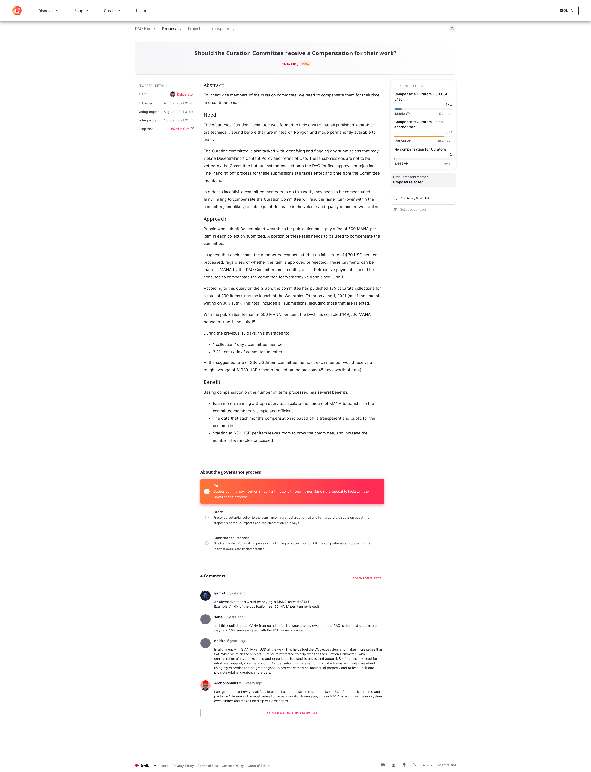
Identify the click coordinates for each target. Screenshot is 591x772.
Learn (141, 10)
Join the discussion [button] (366, 578)
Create (110, 10)
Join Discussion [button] (363, 731)
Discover (46, 10)
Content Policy (233, 766)
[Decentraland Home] (17, 10)
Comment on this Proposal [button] (292, 713)
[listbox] (145, 765)
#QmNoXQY (180, 129)
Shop (79, 10)
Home (164, 766)
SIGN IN (566, 10)
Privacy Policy (183, 766)
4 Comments (221, 731)
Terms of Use (208, 766)
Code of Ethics (259, 766)
